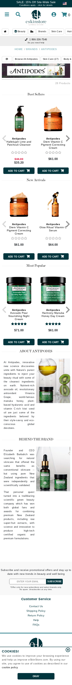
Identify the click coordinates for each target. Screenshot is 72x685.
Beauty (21, 31)
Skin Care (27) (51, 59)
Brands (42, 31)
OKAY (36, 676)
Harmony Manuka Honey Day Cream (53, 313)
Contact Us (36, 606)
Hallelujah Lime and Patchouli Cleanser (18, 141)
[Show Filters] (7, 59)
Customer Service (36, 599)
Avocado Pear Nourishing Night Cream (18, 314)
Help (36, 620)
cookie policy (10, 667)
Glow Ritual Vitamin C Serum (53, 227)
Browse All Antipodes (26, 59)
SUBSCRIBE (54, 581)
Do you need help (36, 43)
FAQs (36, 624)
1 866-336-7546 (38, 39)
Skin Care (56, 31)
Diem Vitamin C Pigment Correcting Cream (53, 143)
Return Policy (36, 615)
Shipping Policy (36, 610)
